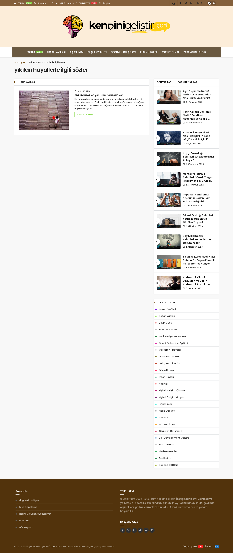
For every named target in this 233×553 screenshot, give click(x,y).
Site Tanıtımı (166, 444)
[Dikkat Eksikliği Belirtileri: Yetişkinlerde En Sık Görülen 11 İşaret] (169, 221)
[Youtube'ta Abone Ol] (146, 530)
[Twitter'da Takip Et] (128, 530)
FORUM (24, 3)
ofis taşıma (25, 527)
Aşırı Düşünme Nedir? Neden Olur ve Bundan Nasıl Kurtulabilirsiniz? (197, 95)
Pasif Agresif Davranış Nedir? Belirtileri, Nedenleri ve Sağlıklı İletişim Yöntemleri (197, 117)
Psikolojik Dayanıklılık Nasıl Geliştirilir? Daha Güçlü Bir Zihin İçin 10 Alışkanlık (196, 138)
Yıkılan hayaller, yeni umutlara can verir (99, 95)
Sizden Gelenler (168, 451)
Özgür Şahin (55, 546)
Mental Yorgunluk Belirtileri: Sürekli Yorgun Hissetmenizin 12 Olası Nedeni (198, 179)
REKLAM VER (87, 3)
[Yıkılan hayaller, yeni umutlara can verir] (44, 110)
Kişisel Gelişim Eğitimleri (172, 390)
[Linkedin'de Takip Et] (134, 530)
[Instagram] (191, 3)
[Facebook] (180, 3)
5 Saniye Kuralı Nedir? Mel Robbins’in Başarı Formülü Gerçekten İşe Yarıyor (199, 260)
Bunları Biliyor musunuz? (172, 336)
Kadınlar (163, 383)
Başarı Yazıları (56, 52)
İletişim (106, 3)
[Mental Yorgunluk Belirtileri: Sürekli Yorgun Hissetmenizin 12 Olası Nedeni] (169, 179)
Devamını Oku (85, 114)
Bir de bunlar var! (168, 329)
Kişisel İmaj (76, 52)
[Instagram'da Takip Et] (152, 530)
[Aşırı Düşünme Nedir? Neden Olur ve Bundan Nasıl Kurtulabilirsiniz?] (169, 97)
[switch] (211, 3)
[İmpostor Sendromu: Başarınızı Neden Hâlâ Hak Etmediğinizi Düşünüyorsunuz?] (169, 200)
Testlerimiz (165, 458)
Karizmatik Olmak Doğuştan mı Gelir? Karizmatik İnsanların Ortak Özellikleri (196, 282)
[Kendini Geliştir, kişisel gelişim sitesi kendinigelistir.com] (116, 26)
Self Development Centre (174, 437)
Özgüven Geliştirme (123, 52)
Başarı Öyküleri (97, 52)
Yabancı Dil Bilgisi (194, 52)
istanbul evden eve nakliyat (35, 513)
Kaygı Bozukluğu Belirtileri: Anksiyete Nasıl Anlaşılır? (198, 157)
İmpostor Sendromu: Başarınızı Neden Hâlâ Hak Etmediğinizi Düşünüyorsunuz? (196, 200)
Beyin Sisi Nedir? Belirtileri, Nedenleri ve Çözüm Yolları (197, 239)
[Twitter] (186, 3)
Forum (35, 52)
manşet (163, 417)
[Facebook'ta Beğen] (122, 530)
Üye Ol (199, 3)
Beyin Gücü (165, 322)
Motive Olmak (171, 52)
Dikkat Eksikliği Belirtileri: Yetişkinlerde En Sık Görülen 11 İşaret (198, 219)
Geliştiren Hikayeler (170, 349)
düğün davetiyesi (29, 500)
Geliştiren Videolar (169, 363)
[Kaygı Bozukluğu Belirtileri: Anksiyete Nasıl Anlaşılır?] (169, 159)
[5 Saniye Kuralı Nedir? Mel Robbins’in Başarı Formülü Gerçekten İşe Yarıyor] (169, 262)
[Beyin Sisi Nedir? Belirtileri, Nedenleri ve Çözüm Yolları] (169, 241)
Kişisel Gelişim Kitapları (172, 397)
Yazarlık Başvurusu (64, 3)
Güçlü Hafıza (166, 370)
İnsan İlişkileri (149, 52)
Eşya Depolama (28, 507)
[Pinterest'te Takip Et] (140, 530)
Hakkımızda (43, 3)
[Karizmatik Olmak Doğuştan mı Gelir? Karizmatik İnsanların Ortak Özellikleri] (169, 283)
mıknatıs (24, 520)
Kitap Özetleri (167, 410)
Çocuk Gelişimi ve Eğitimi (173, 343)
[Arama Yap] (174, 3)
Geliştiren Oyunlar (169, 356)
